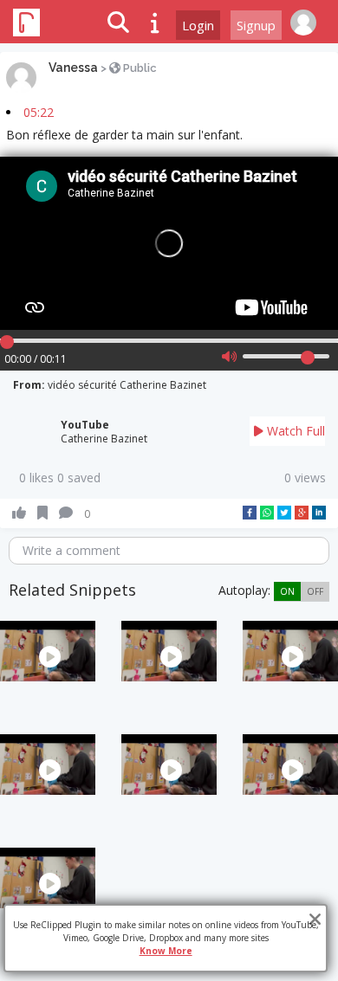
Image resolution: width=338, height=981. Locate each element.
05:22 (38, 112)
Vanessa (73, 67)
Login (198, 25)
